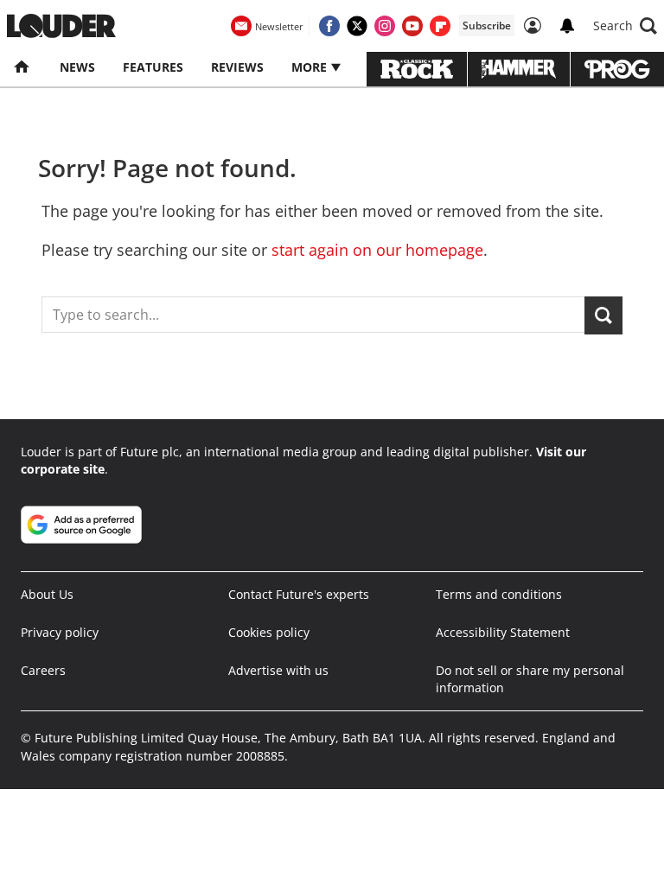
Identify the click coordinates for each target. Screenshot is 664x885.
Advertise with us (278, 670)
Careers (43, 670)
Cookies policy (269, 632)
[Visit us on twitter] (357, 26)
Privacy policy (60, 632)
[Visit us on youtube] (412, 26)
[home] (23, 67)
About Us (47, 594)
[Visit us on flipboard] (440, 26)
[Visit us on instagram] (384, 26)
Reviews (237, 67)
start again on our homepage (377, 249)
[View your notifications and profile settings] (567, 26)
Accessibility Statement (503, 632)
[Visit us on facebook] (329, 26)
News (77, 67)
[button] (625, 26)
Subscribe (487, 25)
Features (153, 67)
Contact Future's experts (298, 594)
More (310, 67)
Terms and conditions (499, 594)
